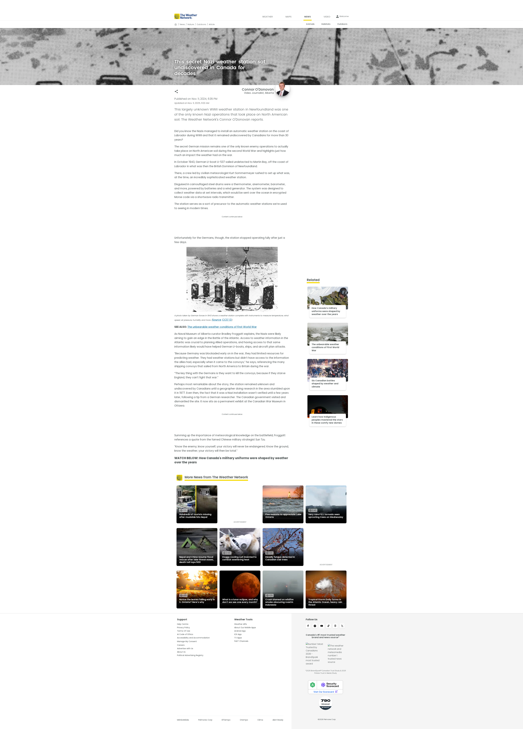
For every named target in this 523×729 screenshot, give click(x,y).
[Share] (176, 91)
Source (216, 320)
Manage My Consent (187, 641)
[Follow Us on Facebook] (308, 626)
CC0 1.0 (227, 320)
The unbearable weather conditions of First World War (222, 327)
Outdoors (201, 24)
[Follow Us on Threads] (335, 626)
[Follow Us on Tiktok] (328, 626)
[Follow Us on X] (342, 626)
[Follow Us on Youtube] (321, 626)
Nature (191, 24)
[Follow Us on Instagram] (314, 626)
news (182, 24)
